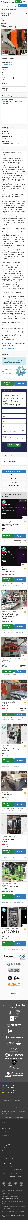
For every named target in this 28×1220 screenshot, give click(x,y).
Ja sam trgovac (9, 437)
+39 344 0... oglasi (10, 461)
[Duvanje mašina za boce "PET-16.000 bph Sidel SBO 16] (14, 690)
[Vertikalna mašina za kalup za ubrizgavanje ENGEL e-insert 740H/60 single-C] (14, 872)
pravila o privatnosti (16, 1215)
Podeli (15, 482)
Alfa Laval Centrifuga (19, 1104)
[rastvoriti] (14, 544)
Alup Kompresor (7, 1104)
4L (3, 75)
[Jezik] (24, 1)
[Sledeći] (25, 42)
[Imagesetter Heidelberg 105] (14, 781)
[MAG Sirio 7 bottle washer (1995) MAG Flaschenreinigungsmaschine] (14, 734)
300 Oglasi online (7, 373)
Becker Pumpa (7, 1100)
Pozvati (21, 383)
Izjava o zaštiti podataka (14, 449)
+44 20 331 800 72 (10, 1085)
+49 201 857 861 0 (10, 1088)
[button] (26, 1)
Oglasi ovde (14, 994)
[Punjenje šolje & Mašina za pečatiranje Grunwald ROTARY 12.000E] (14, 825)
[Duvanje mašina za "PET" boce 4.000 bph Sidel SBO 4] (14, 647)
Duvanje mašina (7, 64)
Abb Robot (14, 1107)
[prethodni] (2, 42)
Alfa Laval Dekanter (19, 1100)
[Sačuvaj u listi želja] (24, 13)
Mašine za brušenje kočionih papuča (14, 1117)
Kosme (4, 69)
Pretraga (23, 6)
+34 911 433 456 (9, 1093)
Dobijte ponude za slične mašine (14, 439)
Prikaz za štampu (14, 475)
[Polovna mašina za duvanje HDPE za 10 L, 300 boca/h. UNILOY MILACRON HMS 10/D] (14, 917)
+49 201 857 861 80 (10, 1090)
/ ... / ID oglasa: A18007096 (10, 9)
